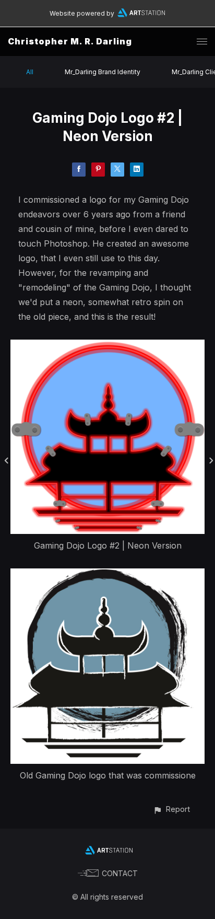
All (29, 72)
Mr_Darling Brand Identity (102, 72)
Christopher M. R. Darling (70, 41)
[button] (171, 809)
